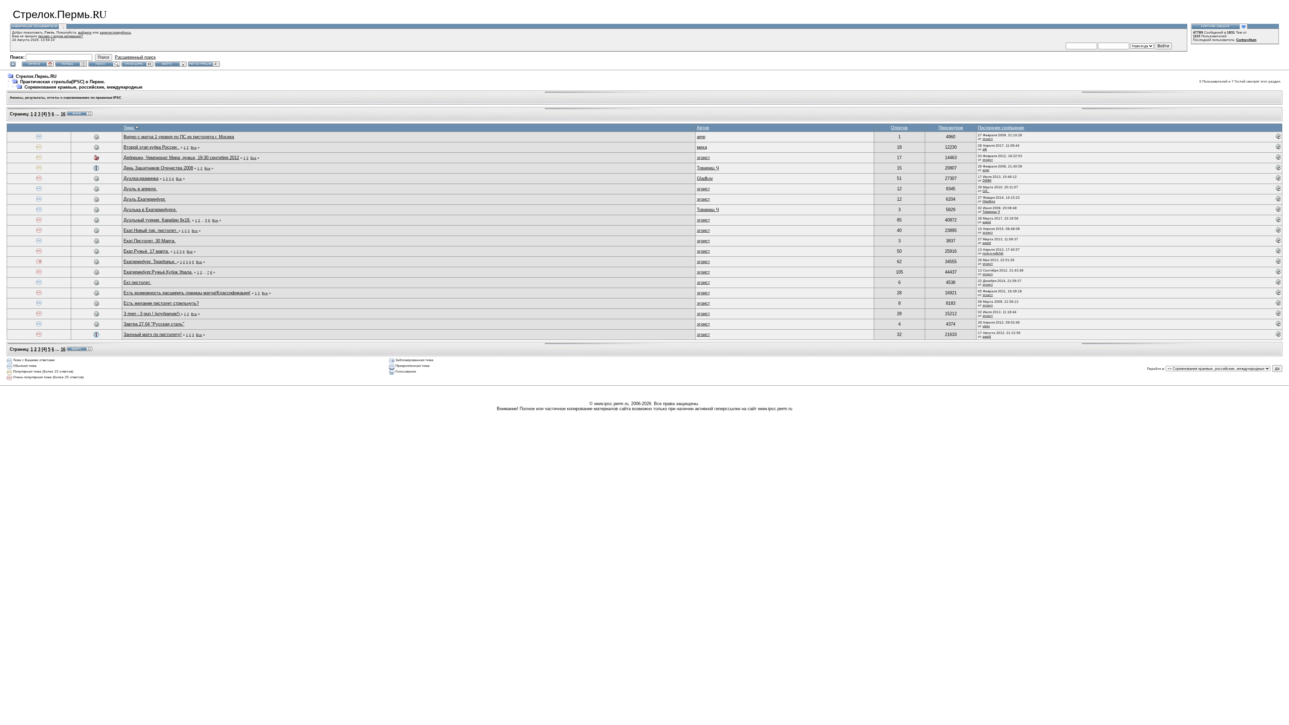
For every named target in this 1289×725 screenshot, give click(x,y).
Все (194, 147)
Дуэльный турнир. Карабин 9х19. (157, 220)
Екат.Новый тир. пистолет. (151, 230)
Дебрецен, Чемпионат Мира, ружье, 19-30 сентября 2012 (181, 157)
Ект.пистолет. (137, 282)
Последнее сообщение (1001, 127)
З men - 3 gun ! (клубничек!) (152, 313)
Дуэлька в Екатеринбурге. (150, 209)
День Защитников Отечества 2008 (158, 168)
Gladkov (705, 178)
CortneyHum (1246, 40)
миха (702, 147)
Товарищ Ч (708, 168)
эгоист (988, 139)
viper (986, 326)
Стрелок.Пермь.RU (36, 76)
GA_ (986, 191)
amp (701, 136)
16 (63, 113)
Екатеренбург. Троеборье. (150, 261)
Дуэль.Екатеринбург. (145, 199)
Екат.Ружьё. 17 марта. (146, 251)
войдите (85, 32)
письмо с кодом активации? (60, 36)
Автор (703, 127)
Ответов (899, 127)
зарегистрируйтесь (115, 32)
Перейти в (1155, 369)
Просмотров (951, 127)
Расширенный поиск (135, 57)
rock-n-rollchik (993, 253)
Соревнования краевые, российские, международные (83, 87)
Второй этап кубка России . (151, 147)
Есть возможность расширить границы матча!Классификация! (187, 292)
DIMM (987, 180)
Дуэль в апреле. (140, 188)
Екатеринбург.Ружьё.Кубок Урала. (158, 272)
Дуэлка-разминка (141, 178)
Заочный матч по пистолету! (153, 334)
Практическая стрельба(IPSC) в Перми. (62, 81)
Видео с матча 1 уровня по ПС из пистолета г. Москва (179, 136)
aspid (987, 222)
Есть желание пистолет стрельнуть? (161, 303)
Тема (129, 127)
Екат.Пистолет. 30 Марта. (150, 240)
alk (985, 149)
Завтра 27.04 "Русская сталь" (154, 324)
